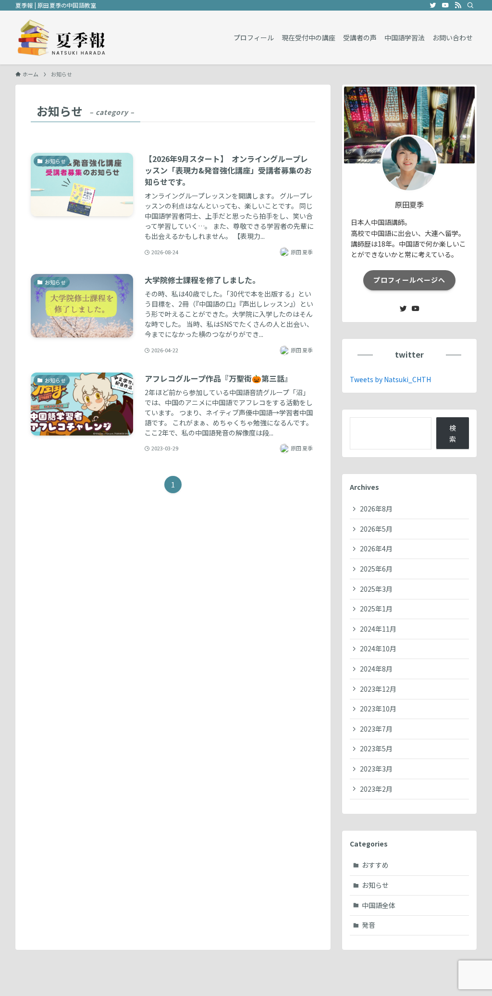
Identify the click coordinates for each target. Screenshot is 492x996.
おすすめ (375, 865)
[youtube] (445, 5)
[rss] (458, 5)
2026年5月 (376, 529)
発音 (368, 925)
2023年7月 (376, 729)
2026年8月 (376, 508)
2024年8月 (376, 668)
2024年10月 (378, 648)
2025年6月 (376, 568)
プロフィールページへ (409, 280)
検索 (452, 433)
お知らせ (375, 885)
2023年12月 (378, 689)
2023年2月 (376, 789)
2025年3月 (376, 589)
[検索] (470, 5)
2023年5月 (376, 748)
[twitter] (433, 5)
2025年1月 (376, 608)
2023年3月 (376, 768)
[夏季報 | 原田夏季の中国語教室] (61, 37)
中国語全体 (378, 905)
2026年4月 (376, 548)
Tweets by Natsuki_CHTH (390, 379)
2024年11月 (378, 629)
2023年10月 (378, 708)
